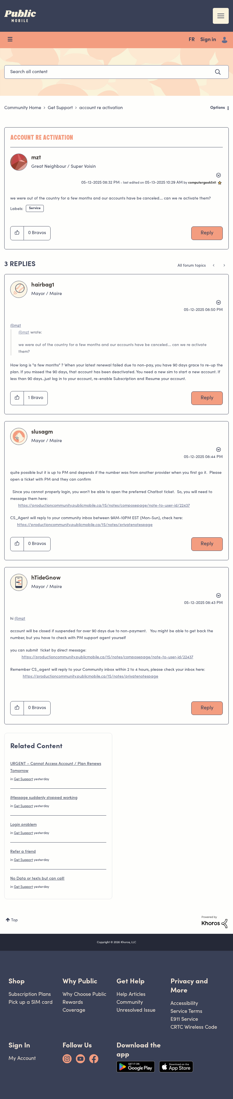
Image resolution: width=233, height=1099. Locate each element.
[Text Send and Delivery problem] (224, 265)
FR (192, 40)
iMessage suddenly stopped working (44, 798)
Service (35, 208)
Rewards (73, 1002)
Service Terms (186, 1011)
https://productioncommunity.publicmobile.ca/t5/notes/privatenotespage (85, 525)
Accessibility (184, 1003)
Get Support (60, 108)
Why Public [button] (80, 981)
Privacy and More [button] (189, 985)
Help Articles (130, 994)
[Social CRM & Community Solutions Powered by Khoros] (214, 922)
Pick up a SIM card (31, 1002)
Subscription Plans (30, 994)
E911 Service (184, 1019)
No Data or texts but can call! (37, 879)
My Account (22, 1058)
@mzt (15, 326)
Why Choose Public (84, 994)
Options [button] (217, 108)
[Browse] (13, 40)
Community (129, 1002)
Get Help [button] (130, 981)
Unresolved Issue (135, 1010)
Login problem (23, 825)
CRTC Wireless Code (193, 1027)
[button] (17, 233)
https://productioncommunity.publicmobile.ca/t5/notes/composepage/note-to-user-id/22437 (104, 506)
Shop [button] (17, 981)
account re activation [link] (101, 108)
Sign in (208, 40)
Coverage (74, 1010)
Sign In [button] (19, 1045)
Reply (207, 233)
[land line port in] (214, 265)
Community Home (22, 108)
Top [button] (14, 920)
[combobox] (116, 72)
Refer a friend (23, 852)
